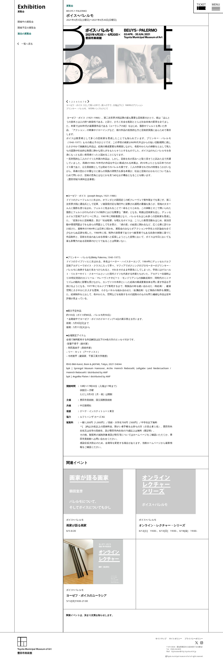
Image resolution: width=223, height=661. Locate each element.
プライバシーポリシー (194, 638)
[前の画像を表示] (67, 101)
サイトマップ (160, 638)
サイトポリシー (175, 638)
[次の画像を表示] (88, 101)
